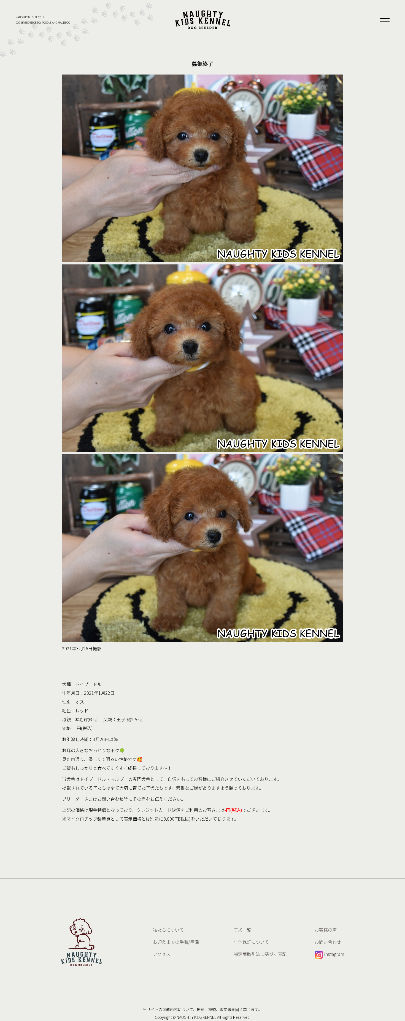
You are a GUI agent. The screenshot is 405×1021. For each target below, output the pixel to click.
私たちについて (168, 929)
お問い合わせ (328, 941)
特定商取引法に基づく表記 (260, 954)
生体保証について (251, 941)
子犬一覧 (242, 929)
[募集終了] (202, 19)
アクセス (161, 954)
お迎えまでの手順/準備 (176, 941)
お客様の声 (326, 929)
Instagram (333, 954)
